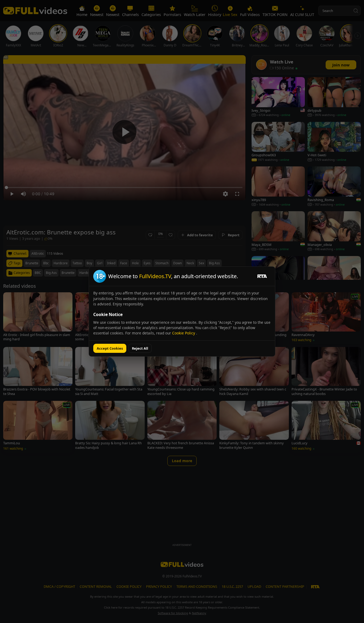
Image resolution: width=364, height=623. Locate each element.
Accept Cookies (110, 348)
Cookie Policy (184, 333)
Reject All (140, 348)
